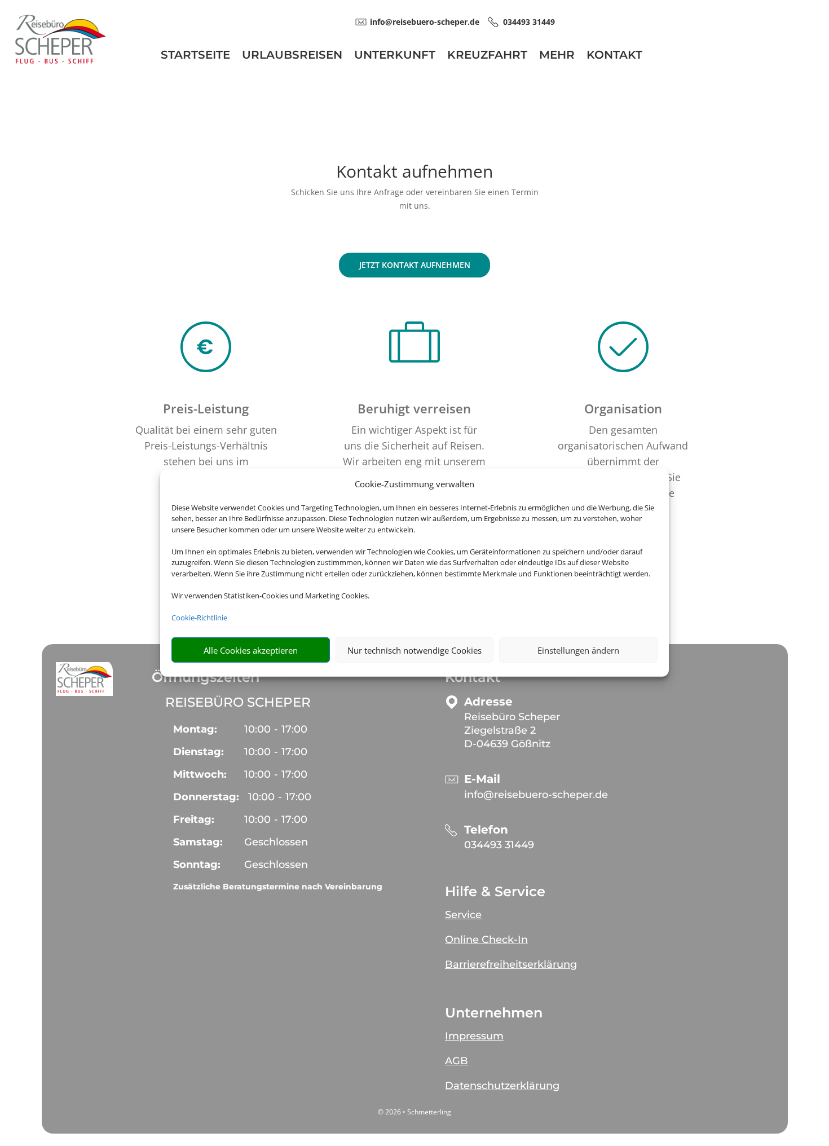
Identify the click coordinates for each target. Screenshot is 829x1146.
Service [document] (463, 915)
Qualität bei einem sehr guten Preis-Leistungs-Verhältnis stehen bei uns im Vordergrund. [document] (206, 453)
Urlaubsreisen (292, 56)
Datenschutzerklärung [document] (502, 1085)
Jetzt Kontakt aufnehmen (414, 264)
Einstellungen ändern (578, 650)
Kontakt (614, 56)
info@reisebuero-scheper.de (536, 794)
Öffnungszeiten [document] (205, 677)
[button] (84, 679)
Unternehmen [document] (494, 1013)
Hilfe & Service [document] (495, 891)
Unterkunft (394, 56)
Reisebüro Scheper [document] (238, 702)
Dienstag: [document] (198, 752)
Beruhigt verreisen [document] (414, 408)
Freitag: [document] (193, 819)
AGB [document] (456, 1061)
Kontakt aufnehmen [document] (414, 173)
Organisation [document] (623, 408)
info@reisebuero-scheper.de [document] (424, 21)
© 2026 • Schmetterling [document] (414, 1112)
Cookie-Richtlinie (199, 617)
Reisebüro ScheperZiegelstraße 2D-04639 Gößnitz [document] (512, 730)
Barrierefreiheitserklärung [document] (511, 964)
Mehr (557, 56)
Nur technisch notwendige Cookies (414, 650)
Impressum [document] (474, 1036)
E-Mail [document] (482, 779)
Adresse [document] (488, 701)
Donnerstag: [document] (206, 797)
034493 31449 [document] (529, 21)
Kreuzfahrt (487, 56)
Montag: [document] (195, 729)
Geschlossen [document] (276, 842)
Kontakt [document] (472, 677)
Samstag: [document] (198, 842)
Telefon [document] (486, 829)
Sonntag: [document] (197, 864)
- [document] (275, 729)
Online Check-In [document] (486, 939)
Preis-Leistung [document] (206, 408)
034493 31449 (499, 845)
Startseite (195, 56)
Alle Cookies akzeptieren (251, 650)
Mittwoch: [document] (200, 774)
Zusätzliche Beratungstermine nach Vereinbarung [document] (277, 886)
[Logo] (60, 65)
